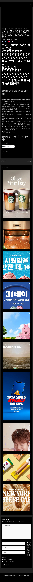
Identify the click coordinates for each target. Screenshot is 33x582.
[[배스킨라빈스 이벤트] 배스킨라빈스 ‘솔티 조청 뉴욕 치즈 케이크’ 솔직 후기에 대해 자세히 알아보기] (16, 497)
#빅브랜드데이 (5, 128)
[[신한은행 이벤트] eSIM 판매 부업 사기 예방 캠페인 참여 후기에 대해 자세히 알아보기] (16, 396)
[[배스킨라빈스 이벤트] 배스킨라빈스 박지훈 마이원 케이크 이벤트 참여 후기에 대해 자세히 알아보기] (16, 436)
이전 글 (3, 161)
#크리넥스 (27, 128)
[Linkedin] (12, 41)
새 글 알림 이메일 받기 (8, 561)
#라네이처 (13, 129)
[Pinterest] (9, 41)
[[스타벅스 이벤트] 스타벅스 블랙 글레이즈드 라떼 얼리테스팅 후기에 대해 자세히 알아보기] (16, 194)
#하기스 (23, 128)
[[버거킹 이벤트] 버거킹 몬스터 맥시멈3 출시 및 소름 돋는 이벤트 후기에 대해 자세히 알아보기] (16, 234)
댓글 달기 (4, 39)
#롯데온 (26, 124)
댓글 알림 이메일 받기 (8, 559)
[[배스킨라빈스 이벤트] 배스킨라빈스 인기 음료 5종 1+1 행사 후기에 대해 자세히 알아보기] (16, 265)
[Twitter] (6, 41)
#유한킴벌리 (18, 128)
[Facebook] (2, 41)
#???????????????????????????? (17, 126)
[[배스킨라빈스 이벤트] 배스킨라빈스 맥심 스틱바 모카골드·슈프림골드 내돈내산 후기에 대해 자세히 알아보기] (16, 467)
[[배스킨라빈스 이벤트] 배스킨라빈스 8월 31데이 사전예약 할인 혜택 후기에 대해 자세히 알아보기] (16, 295)
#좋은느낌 (4, 129)
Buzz (8, 39)
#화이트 (9, 129)
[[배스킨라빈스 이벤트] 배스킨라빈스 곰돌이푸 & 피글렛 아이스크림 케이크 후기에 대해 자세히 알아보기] (16, 325)
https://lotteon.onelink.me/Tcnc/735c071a (12, 124)
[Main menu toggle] (30, 4)
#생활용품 (11, 128)
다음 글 (29, 161)
